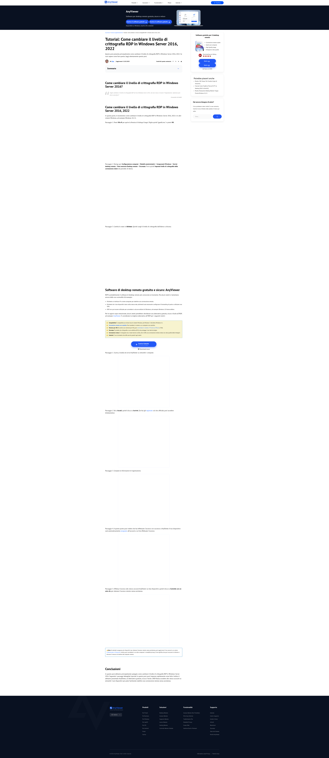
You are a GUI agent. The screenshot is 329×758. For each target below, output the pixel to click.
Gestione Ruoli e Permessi (190, 728)
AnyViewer (107, 32)
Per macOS (145, 722)
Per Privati (145, 713)
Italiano (115, 714)
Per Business (145, 716)
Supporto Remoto (164, 719)
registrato (149, 411)
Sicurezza (212, 728)
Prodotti (134, 3)
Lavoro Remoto (163, 722)
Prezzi (169, 3)
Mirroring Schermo (188, 716)
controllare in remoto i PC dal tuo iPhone (148, 328)
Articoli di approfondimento (117, 32)
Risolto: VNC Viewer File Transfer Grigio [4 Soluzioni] (206, 82)
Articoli (212, 722)
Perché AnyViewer (214, 734)
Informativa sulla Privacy (203, 753)
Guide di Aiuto (214, 719)
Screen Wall (186, 725)
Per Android (145, 728)
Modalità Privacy (187, 722)
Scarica (218, 3)
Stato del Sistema (214, 731)
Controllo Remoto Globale (166, 728)
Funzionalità (158, 3)
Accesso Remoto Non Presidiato (191, 713)
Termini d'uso (215, 753)
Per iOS (144, 725)
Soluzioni (145, 3)
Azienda (178, 3)
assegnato (123, 531)
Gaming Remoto (163, 725)
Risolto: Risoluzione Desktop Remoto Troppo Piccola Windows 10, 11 (206, 92)
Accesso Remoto (163, 716)
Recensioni (213, 725)
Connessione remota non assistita (118, 325)
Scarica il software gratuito (136, 22)
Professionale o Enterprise (113, 652)
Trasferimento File (188, 719)
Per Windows (145, 719)
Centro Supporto (214, 716)
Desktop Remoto (163, 713)
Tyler (113, 61)
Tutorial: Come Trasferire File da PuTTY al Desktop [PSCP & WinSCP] (206, 87)
